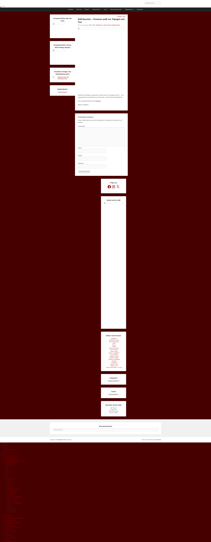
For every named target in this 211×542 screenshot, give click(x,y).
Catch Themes (157, 439)
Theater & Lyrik (114, 365)
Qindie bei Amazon (62, 92)
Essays (114, 345)
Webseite (80, 163)
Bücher (87, 9)
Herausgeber (9, 529)
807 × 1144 (92, 25)
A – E (9, 467)
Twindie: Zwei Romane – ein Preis (114, 367)
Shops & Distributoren (11, 537)
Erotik (114, 343)
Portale (7, 533)
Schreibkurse (9, 535)
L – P (8, 471)
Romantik (114, 361)
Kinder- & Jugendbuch (114, 353)
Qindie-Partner (96, 9)
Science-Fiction (114, 364)
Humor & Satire (114, 351)
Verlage (7, 539)
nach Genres (8, 477)
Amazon (98, 101)
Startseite (70, 9)
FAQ (6, 447)
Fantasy (114, 346)
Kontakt (7, 452)
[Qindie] (105, 6)
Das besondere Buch (114, 341)
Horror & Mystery (114, 349)
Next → (124, 16)
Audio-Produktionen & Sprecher (14, 518)
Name (80, 148)
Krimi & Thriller (114, 354)
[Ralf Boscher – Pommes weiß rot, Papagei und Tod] (101, 28)
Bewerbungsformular (116, 9)
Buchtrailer (8, 524)
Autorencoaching (10, 520)
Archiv (105, 9)
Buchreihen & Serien (114, 340)
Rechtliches (140, 9)
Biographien (114, 338)
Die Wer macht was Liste (12, 450)
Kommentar (81, 126)
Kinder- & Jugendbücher (14, 497)
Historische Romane (114, 348)
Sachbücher (114, 362)
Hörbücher (10, 494)
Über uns (79, 9)
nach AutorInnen (10, 465)
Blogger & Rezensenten (12, 522)
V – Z (9, 475)
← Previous (119, 16)
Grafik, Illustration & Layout (13, 526)
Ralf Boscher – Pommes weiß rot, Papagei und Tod (108, 25)
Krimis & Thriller (12, 499)
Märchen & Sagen (114, 357)
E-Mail (80, 155)
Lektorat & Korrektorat (11, 531)
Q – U (9, 473)
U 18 (8, 514)
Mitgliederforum (129, 9)
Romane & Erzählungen (114, 359)
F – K (9, 469)
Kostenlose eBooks (114, 356)
